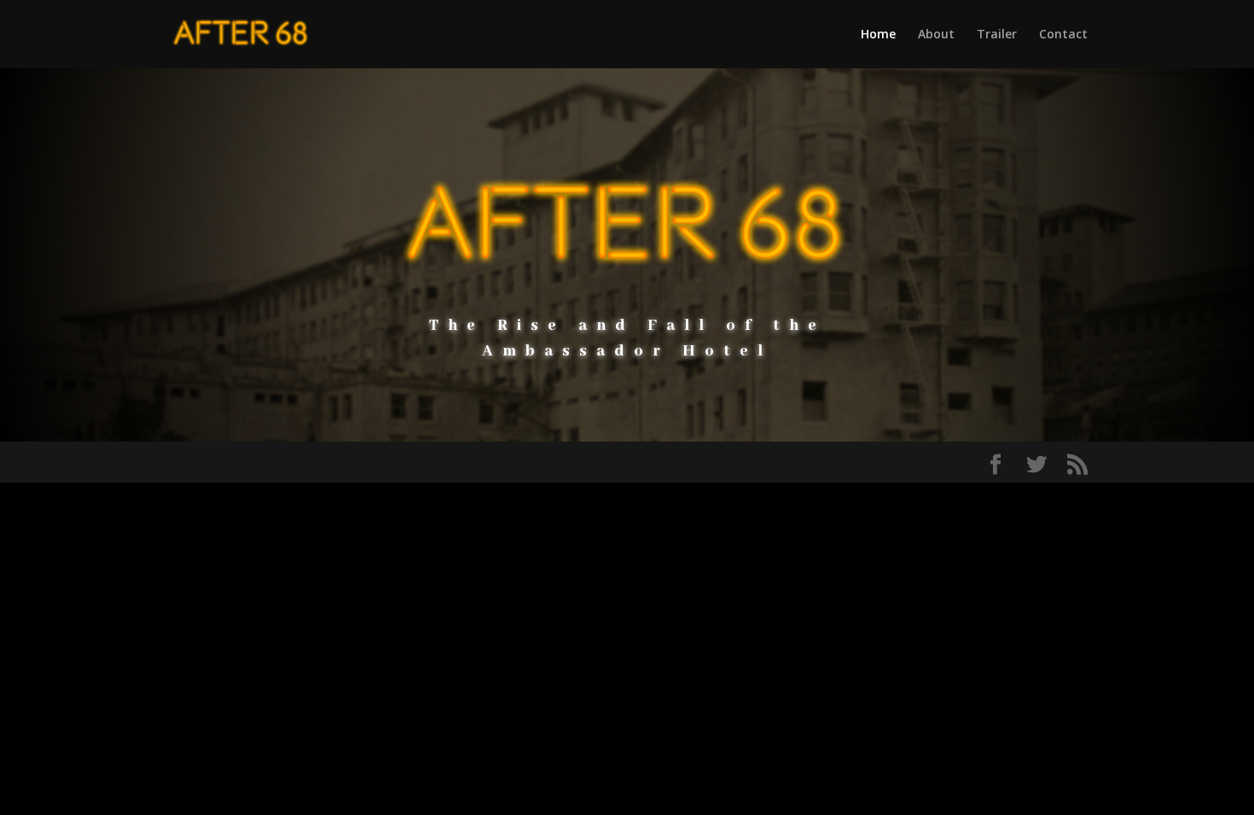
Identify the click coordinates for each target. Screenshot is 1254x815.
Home (878, 35)
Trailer (997, 35)
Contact (1063, 35)
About (936, 35)
